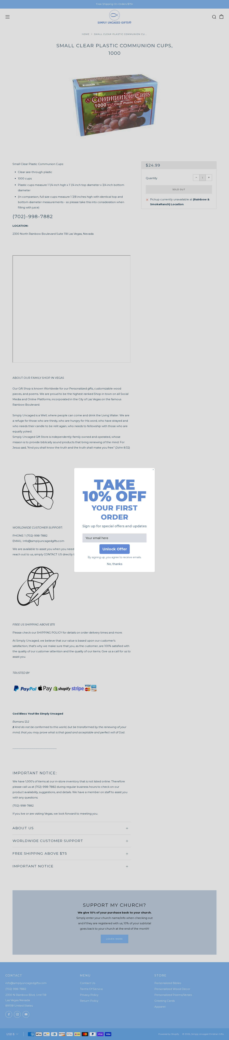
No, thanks (114, 564)
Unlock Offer (114, 549)
